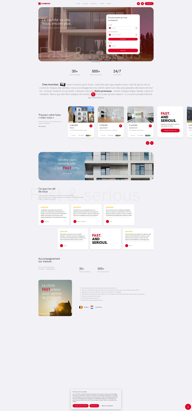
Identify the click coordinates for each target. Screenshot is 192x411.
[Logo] (44, 3)
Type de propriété (112, 31)
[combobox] (123, 28)
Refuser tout (94, 405)
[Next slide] (152, 143)
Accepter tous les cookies (80, 405)
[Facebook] (138, 3)
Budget (110, 43)
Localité (110, 25)
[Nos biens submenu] (97, 3)
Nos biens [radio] (123, 39)
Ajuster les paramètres (107, 405)
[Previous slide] (147, 143)
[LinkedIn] (142, 3)
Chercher (123, 50)
